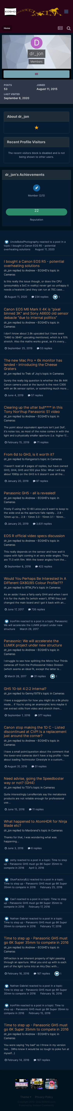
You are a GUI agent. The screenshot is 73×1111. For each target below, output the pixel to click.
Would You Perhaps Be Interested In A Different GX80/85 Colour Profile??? (35, 580)
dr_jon (8, 270)
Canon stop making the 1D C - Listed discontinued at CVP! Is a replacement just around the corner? (35, 731)
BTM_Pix (30, 587)
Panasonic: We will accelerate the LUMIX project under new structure (36, 625)
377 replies (44, 715)
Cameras (9, 274)
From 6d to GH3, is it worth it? (29, 454)
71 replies (42, 442)
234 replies (41, 296)
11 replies (38, 809)
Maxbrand (31, 830)
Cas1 (13, 899)
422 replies (45, 566)
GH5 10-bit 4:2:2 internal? (25, 689)
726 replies (38, 609)
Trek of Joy (32, 373)
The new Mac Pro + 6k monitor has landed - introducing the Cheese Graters (33, 364)
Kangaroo (31, 459)
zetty (13, 860)
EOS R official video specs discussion (34, 536)
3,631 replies (43, 523)
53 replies (45, 348)
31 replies (39, 676)
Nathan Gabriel (19, 918)
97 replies (41, 480)
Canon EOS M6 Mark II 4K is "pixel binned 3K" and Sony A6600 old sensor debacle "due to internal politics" (36, 313)
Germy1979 (32, 693)
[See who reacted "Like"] (55, 296)
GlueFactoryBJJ (19, 879)
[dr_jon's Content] (36, 74)
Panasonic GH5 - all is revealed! (29, 493)
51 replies (40, 766)
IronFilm (15, 621)
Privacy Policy (44, 1097)
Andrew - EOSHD (36, 270)
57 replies (36, 395)
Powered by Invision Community (36, 1105)
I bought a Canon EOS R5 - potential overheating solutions (34, 263)
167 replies (43, 973)
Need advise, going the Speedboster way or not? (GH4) (34, 780)
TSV (28, 787)
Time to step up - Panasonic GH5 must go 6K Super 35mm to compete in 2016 (35, 863)
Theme (25, 1097)
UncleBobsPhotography (24, 241)
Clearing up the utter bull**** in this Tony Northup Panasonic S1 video (33, 409)
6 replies (36, 848)
